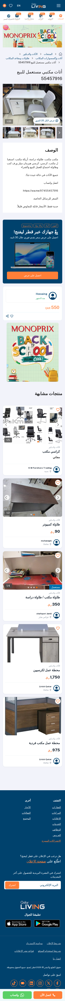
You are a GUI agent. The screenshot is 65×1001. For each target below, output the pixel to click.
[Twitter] (48, 983)
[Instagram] (40, 983)
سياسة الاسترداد (34, 943)
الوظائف (56, 829)
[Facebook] (57, 983)
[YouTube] (22, 983)
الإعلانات (56, 818)
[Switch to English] (18, 5)
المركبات (56, 813)
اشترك (12, 885)
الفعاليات (26, 813)
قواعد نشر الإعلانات (24, 951)
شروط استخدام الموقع (49, 951)
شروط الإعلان (54, 943)
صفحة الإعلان (36, 861)
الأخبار (27, 807)
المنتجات (48, 54)
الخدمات (56, 824)
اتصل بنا (57, 958)
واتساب (14, 995)
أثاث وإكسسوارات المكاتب (49, 58)
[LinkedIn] (31, 983)
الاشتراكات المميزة (51, 840)
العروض (57, 835)
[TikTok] (14, 983)
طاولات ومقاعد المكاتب (17, 58)
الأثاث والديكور (30, 54)
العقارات (56, 807)
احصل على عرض (32, 275)
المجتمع (27, 818)
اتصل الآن (45, 995)
